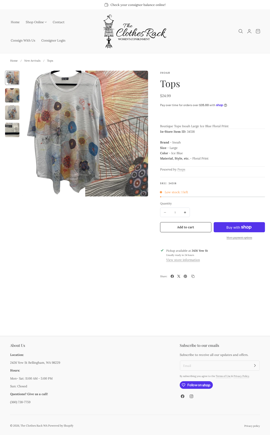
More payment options (239, 237)
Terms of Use (223, 376)
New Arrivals (32, 60)
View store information (183, 260)
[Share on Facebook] (172, 276)
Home (14, 60)
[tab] (12, 78)
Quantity (166, 203)
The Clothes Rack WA (33, 425)
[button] (240, 31)
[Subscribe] (255, 365)
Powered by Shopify (60, 425)
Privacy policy (252, 425)
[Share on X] (179, 276)
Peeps (181, 169)
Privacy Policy (241, 376)
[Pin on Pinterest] (185, 276)
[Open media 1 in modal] (140, 78)
